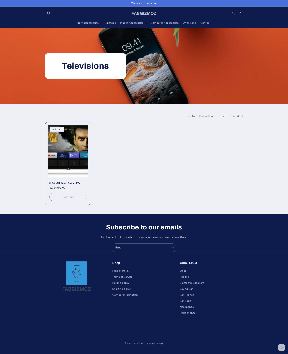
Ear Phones (187, 295)
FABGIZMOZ (138, 343)
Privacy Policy (120, 271)
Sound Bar (186, 289)
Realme (184, 277)
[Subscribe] (172, 248)
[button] (49, 14)
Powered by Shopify (154, 343)
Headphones (188, 313)
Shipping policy (121, 289)
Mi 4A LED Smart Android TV (64, 183)
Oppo (183, 271)
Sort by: (191, 116)
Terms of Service (122, 277)
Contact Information (125, 295)
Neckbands (187, 307)
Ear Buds (185, 301)
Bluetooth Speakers (192, 283)
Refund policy (120, 283)
